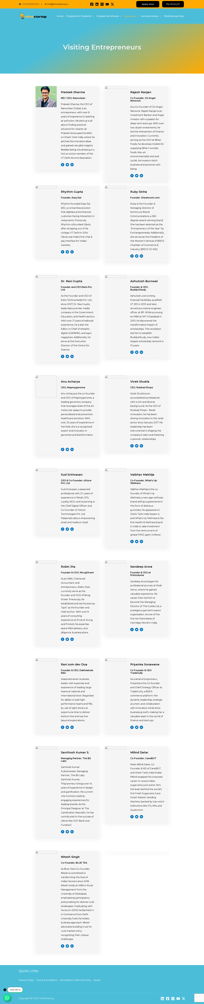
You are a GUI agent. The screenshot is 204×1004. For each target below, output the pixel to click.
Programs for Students (78, 16)
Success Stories (149, 16)
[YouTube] (107, 4)
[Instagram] (102, 4)
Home (60, 16)
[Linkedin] (97, 4)
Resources (130, 16)
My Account (173, 4)
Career (97, 980)
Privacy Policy (26, 980)
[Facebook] (92, 4)
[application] (92, 16)
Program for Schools (107, 16)
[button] (147, 4)
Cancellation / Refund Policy (75, 980)
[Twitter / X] (112, 4)
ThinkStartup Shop (173, 16)
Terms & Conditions (46, 980)
